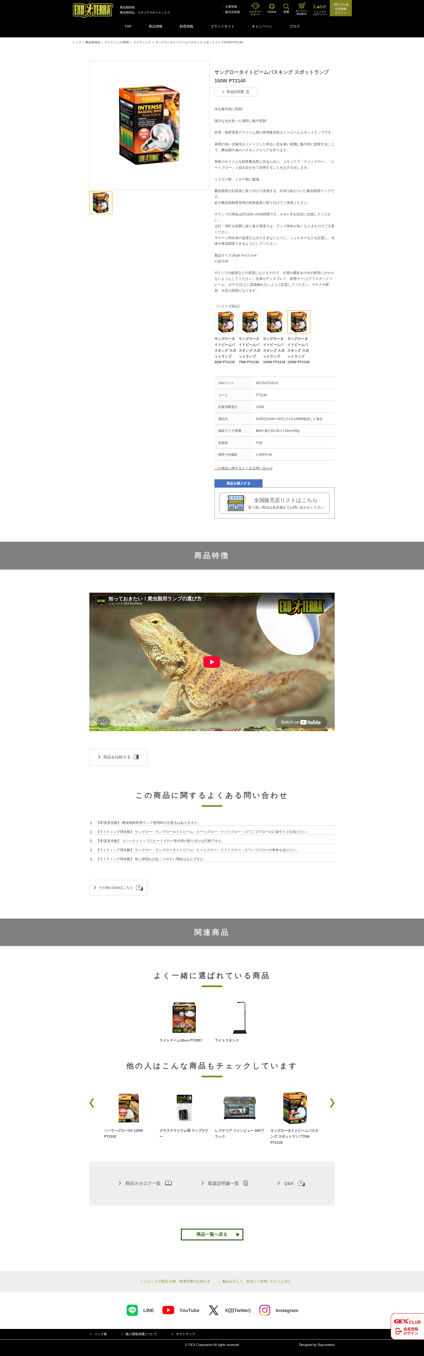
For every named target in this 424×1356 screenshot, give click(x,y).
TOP (128, 26)
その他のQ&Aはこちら (116, 887)
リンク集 (100, 1334)
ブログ (295, 26)
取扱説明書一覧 (223, 1183)
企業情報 (231, 6)
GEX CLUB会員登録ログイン (340, 9)
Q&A (288, 1183)
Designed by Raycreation (317, 1345)
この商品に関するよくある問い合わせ (243, 468)
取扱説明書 (235, 92)
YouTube (189, 1310)
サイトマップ (185, 1334)
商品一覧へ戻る (212, 1234)
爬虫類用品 (92, 42)
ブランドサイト (223, 26)
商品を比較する (117, 757)
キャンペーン (262, 26)
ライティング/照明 (117, 42)
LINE (148, 1310)
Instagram (287, 1310)
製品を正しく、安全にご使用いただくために (256, 1281)
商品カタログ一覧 (143, 1183)
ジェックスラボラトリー (320, 13)
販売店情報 (232, 12)
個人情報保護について (141, 1334)
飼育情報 (186, 26)
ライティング (142, 42)
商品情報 (155, 26)
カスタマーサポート (255, 13)
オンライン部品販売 (301, 12)
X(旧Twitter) (238, 1310)
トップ (76, 42)
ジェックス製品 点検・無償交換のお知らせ (177, 1281)
